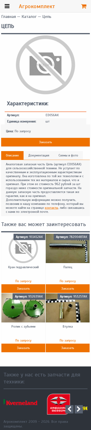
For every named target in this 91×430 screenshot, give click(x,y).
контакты (51, 208)
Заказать (45, 142)
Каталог (29, 16)
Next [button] (79, 409)
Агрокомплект (37, 6)
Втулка (68, 326)
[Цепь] (45, 93)
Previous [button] (69, 409)
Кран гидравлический (23, 267)
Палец (67, 267)
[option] (30, 404)
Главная (8, 16)
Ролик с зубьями (23, 326)
